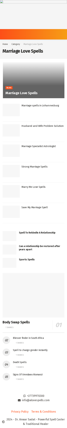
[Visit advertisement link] (33, 14)
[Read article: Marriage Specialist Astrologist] (11, 150)
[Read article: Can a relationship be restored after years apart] (9, 249)
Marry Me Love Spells (33, 186)
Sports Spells (27, 259)
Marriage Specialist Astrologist (38, 146)
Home (5, 44)
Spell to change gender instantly (30, 350)
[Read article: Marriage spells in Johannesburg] (11, 110)
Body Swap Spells (16, 322)
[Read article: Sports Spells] (9, 263)
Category (16, 44)
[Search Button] (63, 34)
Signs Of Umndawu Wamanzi (27, 374)
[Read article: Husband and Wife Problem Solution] (11, 130)
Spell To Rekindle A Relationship (37, 232)
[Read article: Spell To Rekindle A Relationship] (9, 236)
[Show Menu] (4, 34)
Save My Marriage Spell (34, 207)
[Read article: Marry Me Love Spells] (11, 191)
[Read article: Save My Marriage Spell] (11, 212)
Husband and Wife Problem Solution (42, 125)
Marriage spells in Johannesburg (40, 105)
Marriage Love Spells (33, 44)
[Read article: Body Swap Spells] (33, 295)
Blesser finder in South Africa (28, 338)
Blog (9, 88)
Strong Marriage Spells (34, 166)
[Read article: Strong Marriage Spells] (11, 171)
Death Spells (20, 362)
